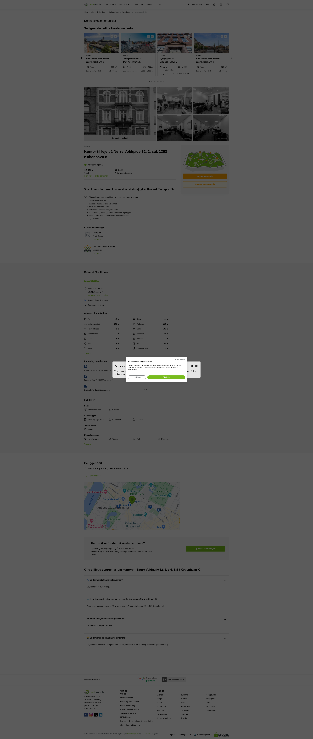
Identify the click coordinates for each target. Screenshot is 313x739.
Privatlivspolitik (179, 360)
